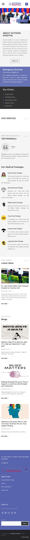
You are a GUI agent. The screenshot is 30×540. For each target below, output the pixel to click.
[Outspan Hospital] (15, 4)
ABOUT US (15, 61)
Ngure (12, 146)
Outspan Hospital (15, 533)
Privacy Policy (4, 490)
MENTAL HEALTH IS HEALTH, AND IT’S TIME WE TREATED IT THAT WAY (14, 344)
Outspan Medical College (7, 480)
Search (3, 520)
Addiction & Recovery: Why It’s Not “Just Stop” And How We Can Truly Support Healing (14, 424)
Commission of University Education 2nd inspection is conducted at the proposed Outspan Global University (14, 288)
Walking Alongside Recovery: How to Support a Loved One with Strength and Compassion (14, 384)
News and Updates (6, 486)
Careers (3, 483)
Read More (4, 304)
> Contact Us (4, 463)
